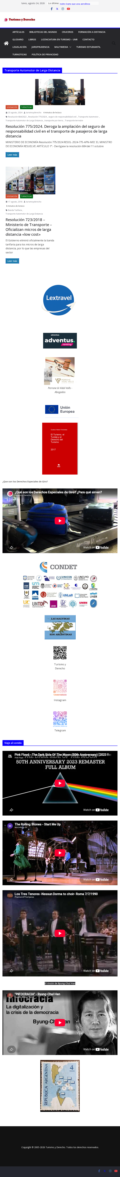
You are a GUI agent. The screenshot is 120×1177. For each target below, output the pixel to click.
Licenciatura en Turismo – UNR (59, 39)
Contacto (88, 39)
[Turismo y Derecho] (6, 43)
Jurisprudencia (40, 46)
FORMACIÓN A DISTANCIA (91, 31)
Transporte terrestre (74, 120)
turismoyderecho (33, 112)
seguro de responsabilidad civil (62, 116)
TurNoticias (19, 54)
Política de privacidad (45, 54)
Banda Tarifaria (15, 210)
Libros (32, 39)
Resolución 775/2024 (37, 116)
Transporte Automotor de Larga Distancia (24, 120)
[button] (69, 47)
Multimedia (61, 46)
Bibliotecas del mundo (43, 31)
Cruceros (67, 31)
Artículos (18, 31)
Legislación (19, 46)
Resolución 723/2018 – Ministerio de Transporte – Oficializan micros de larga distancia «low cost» (29, 227)
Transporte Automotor (88, 116)
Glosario (17, 39)
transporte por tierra (54, 120)
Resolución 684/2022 (17, 116)
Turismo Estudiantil (88, 46)
